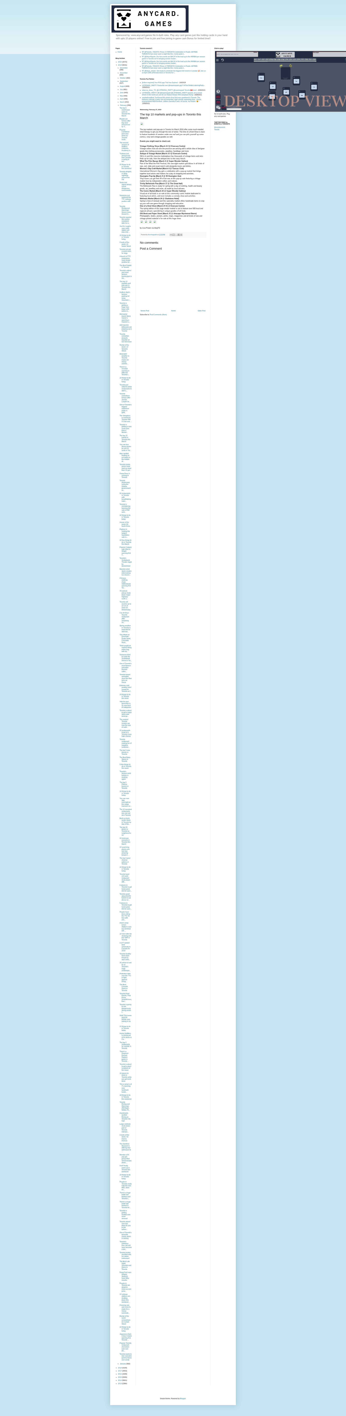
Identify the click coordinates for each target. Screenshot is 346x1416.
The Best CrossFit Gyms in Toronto (124, 987)
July (121, 89)
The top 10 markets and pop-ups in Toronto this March (125, 285)
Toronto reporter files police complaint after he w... (125, 220)
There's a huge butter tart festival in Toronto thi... (125, 1205)
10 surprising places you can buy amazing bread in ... (125, 851)
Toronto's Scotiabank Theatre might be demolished (126, 562)
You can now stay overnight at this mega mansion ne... (126, 802)
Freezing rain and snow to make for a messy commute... (125, 1309)
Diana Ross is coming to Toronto (125, 475)
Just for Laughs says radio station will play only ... (125, 229)
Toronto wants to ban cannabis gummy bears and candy (126, 1357)
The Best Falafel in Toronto (126, 266)
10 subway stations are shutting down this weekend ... (125, 1298)
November (124, 73)
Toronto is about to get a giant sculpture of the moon (125, 1067)
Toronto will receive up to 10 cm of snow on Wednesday (125, 606)
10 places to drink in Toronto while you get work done (126, 1077)
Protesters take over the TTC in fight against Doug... (125, 977)
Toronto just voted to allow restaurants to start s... (126, 388)
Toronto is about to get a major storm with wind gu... (126, 713)
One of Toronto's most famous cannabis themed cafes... (126, 667)
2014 (120, 1380)
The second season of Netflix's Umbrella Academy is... (125, 146)
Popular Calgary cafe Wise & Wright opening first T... (126, 551)
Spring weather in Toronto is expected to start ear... (125, 628)
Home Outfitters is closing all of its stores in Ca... (126, 1036)
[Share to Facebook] (178, 234)
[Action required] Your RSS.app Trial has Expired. (160, 83)
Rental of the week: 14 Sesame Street (124, 348)
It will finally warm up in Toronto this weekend (125, 1168)
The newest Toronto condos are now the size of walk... (125, 723)
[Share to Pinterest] (181, 234)
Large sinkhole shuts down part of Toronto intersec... (125, 1128)
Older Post (201, 311)
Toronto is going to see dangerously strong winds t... (125, 1008)
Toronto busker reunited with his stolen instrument (125, 1255)
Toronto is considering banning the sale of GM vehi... (125, 508)
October (123, 78)
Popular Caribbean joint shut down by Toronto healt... (124, 135)
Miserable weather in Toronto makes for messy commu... (124, 359)
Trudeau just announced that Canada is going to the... (125, 157)
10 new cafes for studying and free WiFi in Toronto (126, 937)
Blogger (183, 1399)
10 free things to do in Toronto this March (125, 542)
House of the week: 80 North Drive (125, 524)
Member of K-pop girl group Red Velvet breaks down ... (126, 1159)
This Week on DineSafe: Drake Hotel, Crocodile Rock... (125, 638)
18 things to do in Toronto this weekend (125, 1097)
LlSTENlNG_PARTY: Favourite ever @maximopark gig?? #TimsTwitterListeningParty (173, 85)
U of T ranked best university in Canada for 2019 (125, 947)
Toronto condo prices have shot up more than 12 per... (125, 467)
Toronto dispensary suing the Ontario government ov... (125, 485)
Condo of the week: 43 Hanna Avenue (124, 1138)
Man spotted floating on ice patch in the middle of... (125, 457)
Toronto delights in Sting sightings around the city (125, 175)
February (123, 105)
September (124, 81)
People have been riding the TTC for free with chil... (125, 916)
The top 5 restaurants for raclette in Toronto (125, 1045)
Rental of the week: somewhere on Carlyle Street (125, 1320)
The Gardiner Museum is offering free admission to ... (125, 1148)
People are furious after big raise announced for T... (125, 123)
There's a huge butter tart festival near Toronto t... (125, 1195)
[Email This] (171, 234)
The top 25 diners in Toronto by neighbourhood (125, 831)
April (122, 99)
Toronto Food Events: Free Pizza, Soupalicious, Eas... (126, 997)
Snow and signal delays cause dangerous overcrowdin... (126, 187)
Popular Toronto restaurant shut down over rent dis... (125, 1347)
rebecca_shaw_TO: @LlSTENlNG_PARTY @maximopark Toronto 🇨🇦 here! (169, 90)
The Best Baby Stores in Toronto (125, 759)
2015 (120, 1377)
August (122, 86)
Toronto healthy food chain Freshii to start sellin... (125, 957)
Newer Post (145, 311)
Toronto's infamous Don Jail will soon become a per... (126, 1245)
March (122, 102)
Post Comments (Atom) (158, 315)
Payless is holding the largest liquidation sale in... (125, 533)
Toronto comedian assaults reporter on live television (126, 338)
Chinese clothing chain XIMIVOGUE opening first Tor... (125, 583)
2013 (120, 1384)
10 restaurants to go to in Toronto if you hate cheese (126, 733)
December (124, 68)
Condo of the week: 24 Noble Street (125, 244)
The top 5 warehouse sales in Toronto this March (125, 112)
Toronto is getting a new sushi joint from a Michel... (126, 428)
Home (173, 311)
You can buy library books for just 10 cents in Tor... (125, 447)
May (121, 96)
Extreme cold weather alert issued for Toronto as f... (125, 688)
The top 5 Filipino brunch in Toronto (124, 785)
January (123, 1364)
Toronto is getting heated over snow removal (125, 1214)
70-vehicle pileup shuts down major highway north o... (125, 595)
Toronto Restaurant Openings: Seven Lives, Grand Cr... (125, 210)
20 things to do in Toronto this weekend (125, 166)
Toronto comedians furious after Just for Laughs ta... (125, 398)
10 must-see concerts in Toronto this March (125, 841)
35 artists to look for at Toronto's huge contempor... (126, 966)
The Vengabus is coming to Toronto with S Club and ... (126, 418)
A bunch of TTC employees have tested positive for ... (125, 259)
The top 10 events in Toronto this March (125, 438)
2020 (120, 62)
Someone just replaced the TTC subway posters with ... (125, 199)
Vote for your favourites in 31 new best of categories (125, 704)
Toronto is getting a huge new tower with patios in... (124, 307)
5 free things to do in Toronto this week (125, 766)
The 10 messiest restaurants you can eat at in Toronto (126, 812)
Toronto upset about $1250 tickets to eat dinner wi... (125, 897)
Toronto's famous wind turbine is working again (125, 775)
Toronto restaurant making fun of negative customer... (126, 743)
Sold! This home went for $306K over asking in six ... (126, 1019)
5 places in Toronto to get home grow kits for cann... (126, 906)
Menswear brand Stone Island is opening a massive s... (125, 318)
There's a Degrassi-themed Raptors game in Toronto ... (124, 1056)
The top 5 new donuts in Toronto (125, 752)
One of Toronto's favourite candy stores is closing (126, 1235)
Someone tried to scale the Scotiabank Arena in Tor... (126, 657)
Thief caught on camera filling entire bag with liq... (126, 648)
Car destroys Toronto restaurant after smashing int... (124, 617)
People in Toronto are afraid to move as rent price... (125, 1287)
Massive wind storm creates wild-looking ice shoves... (126, 572)
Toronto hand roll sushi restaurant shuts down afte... (125, 878)
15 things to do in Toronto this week (125, 696)
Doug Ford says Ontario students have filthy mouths (125, 1276)
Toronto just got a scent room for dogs (125, 251)
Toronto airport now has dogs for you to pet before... (125, 1225)
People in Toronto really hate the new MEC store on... (126, 1186)
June (122, 93)
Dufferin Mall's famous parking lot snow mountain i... (125, 296)
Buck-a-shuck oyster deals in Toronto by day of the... (125, 821)
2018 (120, 1368)
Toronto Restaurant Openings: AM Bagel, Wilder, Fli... (125, 1106)
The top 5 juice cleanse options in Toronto (125, 861)
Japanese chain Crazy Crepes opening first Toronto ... (126, 1337)
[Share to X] (176, 234)
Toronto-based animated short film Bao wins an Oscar (126, 678)
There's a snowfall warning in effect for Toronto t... (124, 371)
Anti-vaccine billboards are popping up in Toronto (126, 328)
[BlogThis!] (173, 234)
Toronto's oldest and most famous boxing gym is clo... (126, 274)
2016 (120, 1374)
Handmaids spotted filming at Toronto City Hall (125, 1117)
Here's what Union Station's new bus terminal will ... (125, 927)
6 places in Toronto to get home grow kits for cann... (126, 888)
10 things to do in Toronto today (125, 237)
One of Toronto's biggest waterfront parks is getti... (126, 408)
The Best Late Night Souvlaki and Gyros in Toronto (125, 1265)
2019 (120, 65)
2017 (120, 1371)
